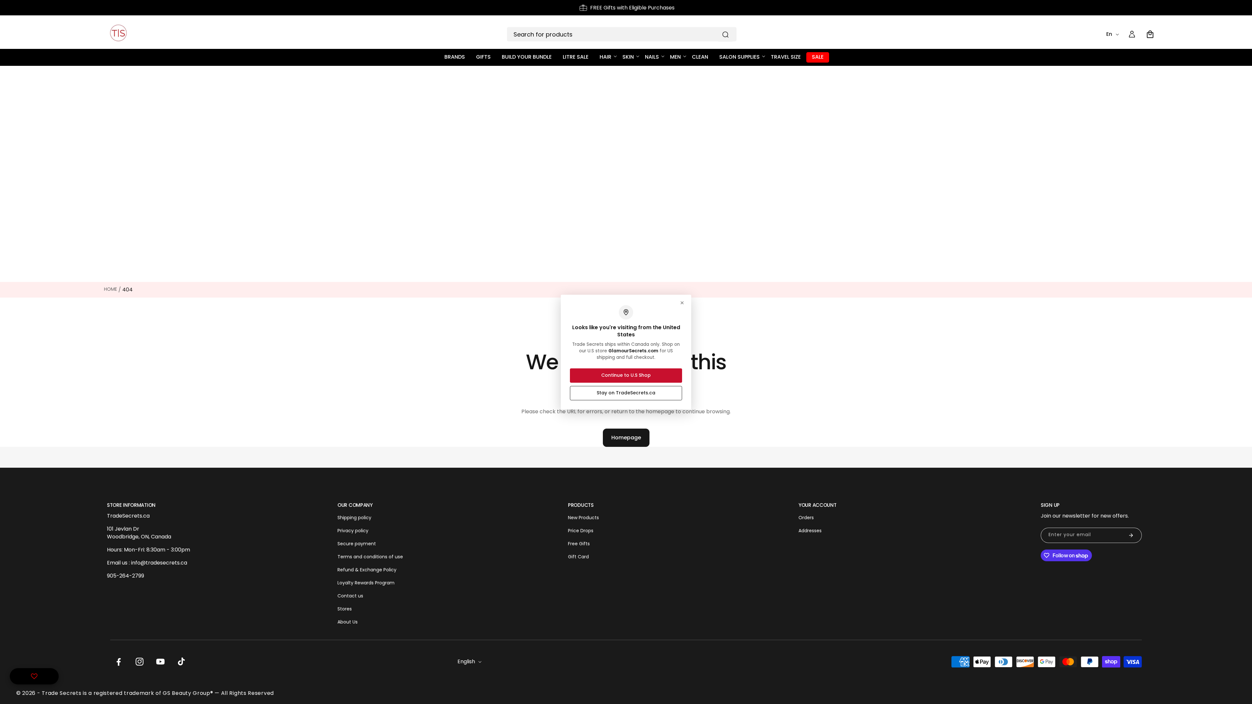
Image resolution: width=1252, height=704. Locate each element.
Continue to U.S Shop (626, 375)
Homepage (626, 437)
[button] (1150, 34)
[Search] (725, 34)
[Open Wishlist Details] (34, 676)
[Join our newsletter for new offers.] (1131, 535)
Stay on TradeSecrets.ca (626, 392)
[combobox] (622, 34)
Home (110, 289)
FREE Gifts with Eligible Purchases (632, 7)
